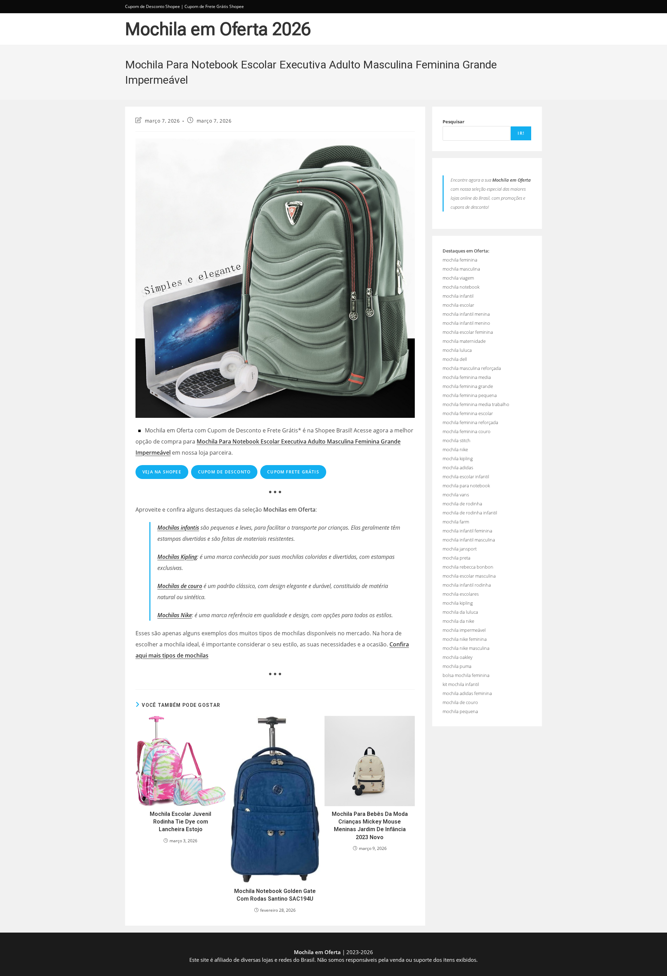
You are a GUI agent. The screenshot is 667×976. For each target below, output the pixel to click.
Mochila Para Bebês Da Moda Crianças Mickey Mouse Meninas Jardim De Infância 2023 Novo (370, 826)
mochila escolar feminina (468, 332)
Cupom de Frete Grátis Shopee (214, 6)
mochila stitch (456, 440)
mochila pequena (460, 711)
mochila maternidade (464, 341)
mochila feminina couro (467, 431)
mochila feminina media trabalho (476, 404)
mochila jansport (460, 549)
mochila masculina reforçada (472, 368)
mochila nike (455, 449)
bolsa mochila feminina (466, 675)
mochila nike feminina (465, 639)
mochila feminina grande (468, 386)
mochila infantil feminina (467, 531)
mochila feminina (460, 260)
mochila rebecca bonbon (468, 567)
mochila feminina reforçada (470, 422)
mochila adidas (458, 467)
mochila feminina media (467, 377)
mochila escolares (461, 594)
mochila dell (455, 359)
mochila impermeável (464, 630)
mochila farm (456, 522)
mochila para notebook (466, 485)
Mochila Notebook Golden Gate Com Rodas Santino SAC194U (275, 895)
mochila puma (457, 666)
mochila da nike (458, 621)
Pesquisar (453, 121)
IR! (521, 133)
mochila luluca (457, 350)
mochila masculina (461, 269)
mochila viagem (458, 278)
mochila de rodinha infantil (470, 513)
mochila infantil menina (466, 314)
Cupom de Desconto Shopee (152, 6)
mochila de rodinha (462, 504)
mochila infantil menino (466, 323)
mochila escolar (458, 305)
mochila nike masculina (466, 648)
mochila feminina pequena (470, 395)
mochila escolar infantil (466, 476)
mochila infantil (458, 296)
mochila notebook (461, 287)
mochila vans (456, 494)
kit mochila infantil (461, 684)
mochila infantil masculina (469, 540)
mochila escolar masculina (469, 576)
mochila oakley (457, 657)
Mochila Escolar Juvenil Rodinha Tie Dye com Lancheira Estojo (180, 822)
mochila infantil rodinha (467, 585)
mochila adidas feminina (467, 693)
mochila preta (456, 558)
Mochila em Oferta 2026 (218, 29)
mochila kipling (458, 458)
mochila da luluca (460, 612)
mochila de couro (460, 702)
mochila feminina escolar (468, 413)
